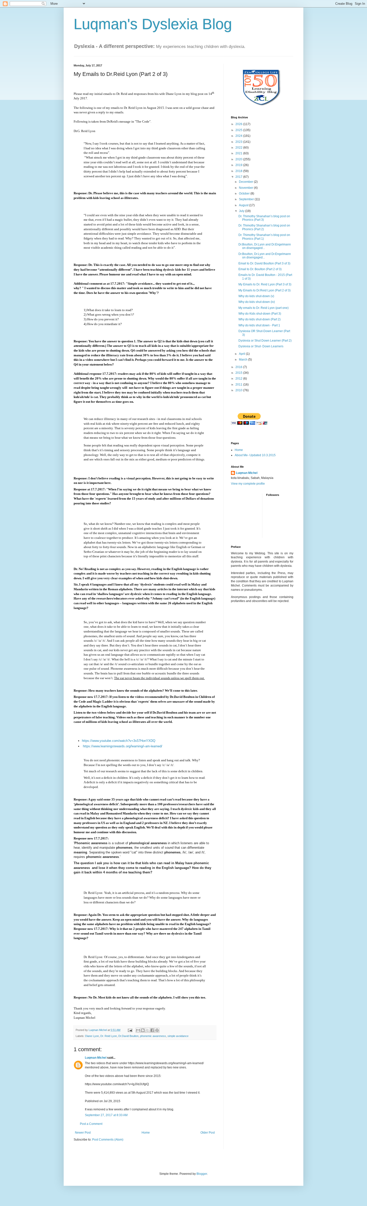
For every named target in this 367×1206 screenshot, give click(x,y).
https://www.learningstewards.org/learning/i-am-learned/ (122, 746)
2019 (239, 165)
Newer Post (83, 1132)
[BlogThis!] (142, 1030)
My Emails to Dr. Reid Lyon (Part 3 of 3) (264, 284)
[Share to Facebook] (152, 1030)
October (244, 193)
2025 (239, 130)
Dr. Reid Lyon (108, 1035)
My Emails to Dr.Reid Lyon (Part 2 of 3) (264, 290)
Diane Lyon (92, 1035)
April (242, 354)
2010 (239, 390)
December (246, 182)
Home (146, 1132)
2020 (239, 159)
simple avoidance (178, 1035)
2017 (239, 177)
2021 (239, 153)
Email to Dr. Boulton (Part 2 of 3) (260, 269)
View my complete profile (248, 483)
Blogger (201, 1174)
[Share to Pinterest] (157, 1030)
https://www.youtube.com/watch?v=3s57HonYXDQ (118, 741)
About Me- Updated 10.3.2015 (255, 455)
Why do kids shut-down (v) (256, 296)
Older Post (207, 1132)
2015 (239, 373)
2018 (239, 171)
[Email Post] (130, 1029)
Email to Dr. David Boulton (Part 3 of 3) (264, 263)
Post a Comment (91, 1124)
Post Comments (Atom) (107, 1139)
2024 (239, 136)
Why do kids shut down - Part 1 (259, 325)
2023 (239, 142)
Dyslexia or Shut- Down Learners (260, 346)
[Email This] (138, 1030)
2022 (239, 147)
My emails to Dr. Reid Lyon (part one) (263, 308)
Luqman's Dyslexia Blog (153, 24)
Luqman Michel (95, 1057)
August (244, 205)
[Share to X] (147, 1030)
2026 (239, 124)
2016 (239, 367)
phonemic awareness (153, 1035)
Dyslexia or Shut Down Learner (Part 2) (265, 340)
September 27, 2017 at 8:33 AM (106, 1115)
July (242, 211)
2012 (239, 378)
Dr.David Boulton (128, 1035)
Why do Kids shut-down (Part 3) (259, 313)
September (247, 199)
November (246, 188)
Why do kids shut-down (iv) (256, 302)
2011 (239, 384)
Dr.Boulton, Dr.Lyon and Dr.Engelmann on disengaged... (264, 246)
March (243, 359)
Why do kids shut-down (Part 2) (259, 319)
